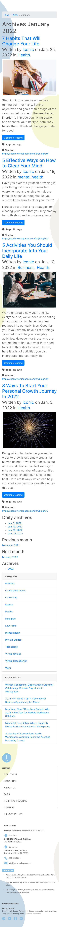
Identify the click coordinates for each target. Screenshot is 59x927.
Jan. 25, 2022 (15, 533)
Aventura (12, 835)
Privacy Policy (8, 908)
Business (26, 267)
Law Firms (10, 625)
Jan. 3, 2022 (14, 523)
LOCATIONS (10, 781)
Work (8, 667)
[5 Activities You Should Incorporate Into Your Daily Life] (29, 289)
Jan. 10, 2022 (15, 526)
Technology (11, 646)
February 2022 (10, 557)
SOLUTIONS (10, 774)
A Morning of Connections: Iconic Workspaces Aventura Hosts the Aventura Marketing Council (27, 737)
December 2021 (10, 545)
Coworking (11, 597)
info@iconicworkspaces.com (20, 863)
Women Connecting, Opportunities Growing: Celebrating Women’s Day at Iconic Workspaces (29, 688)
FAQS (7, 794)
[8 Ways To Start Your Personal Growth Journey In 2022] (29, 430)
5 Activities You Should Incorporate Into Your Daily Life (27, 250)
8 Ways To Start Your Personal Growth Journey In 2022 (29, 391)
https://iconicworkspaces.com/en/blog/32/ (25, 378)
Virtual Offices (13, 653)
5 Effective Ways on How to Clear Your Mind (29, 163)
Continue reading (13, 137)
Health (24, 55)
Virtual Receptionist (16, 660)
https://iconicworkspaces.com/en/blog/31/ (25, 510)
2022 (15, 14)
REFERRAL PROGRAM (15, 800)
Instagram (10, 618)
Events (9, 604)
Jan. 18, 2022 (15, 530)
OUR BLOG (8, 870)
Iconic (28, 49)
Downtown (13, 847)
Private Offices (13, 639)
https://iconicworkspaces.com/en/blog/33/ (25, 238)
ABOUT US (10, 787)
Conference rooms (15, 590)
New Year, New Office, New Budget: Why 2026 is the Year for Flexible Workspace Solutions (27, 712)
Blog (6, 14)
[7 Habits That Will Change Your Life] (29, 77)
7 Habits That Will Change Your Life (21, 41)
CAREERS (9, 807)
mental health (30, 177)
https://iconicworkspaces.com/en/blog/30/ (25, 153)
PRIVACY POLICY (13, 814)
